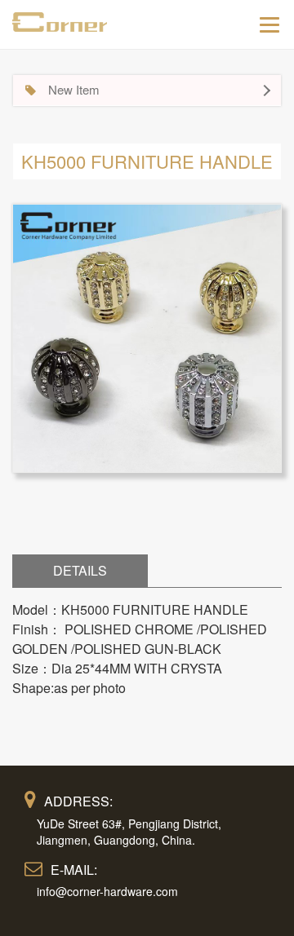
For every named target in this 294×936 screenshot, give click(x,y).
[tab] (147, 90)
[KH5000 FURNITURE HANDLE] (147, 336)
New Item (74, 89)
